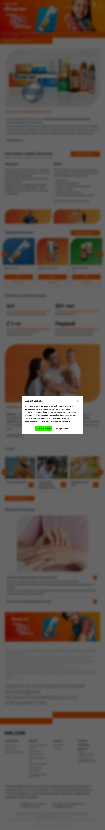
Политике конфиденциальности (55, 421)
